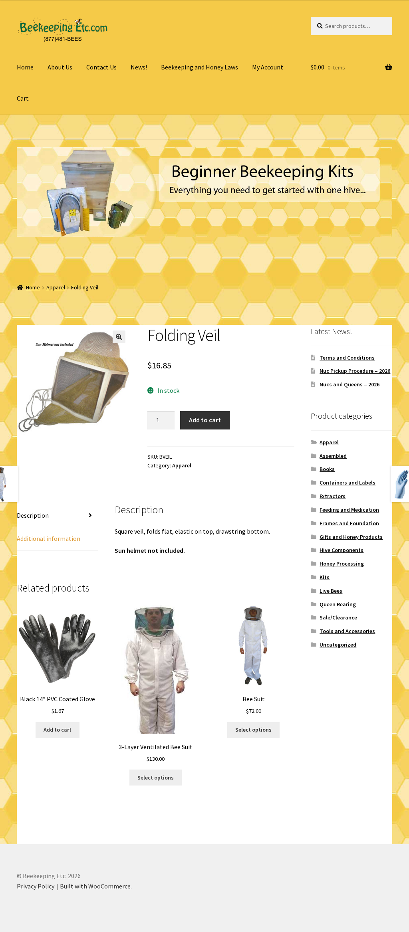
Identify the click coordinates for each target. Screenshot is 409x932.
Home (25, 67)
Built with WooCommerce (95, 886)
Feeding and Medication (349, 509)
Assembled (333, 455)
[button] (119, 336)
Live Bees (331, 590)
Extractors (332, 496)
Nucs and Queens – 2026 (349, 384)
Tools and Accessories (347, 631)
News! (139, 67)
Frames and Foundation (349, 523)
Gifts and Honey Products (351, 536)
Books (327, 469)
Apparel (55, 287)
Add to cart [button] (57, 729)
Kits (325, 577)
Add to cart (205, 420)
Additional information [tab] (48, 538)
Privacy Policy (35, 886)
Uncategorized (338, 644)
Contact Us (101, 67)
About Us (60, 67)
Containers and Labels (347, 482)
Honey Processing (342, 563)
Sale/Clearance (338, 617)
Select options (155, 777)
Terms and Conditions (347, 357)
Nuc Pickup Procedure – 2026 (355, 370)
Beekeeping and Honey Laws (199, 67)
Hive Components (341, 550)
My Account (267, 67)
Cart (23, 98)
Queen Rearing (338, 604)
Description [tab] (33, 515)
